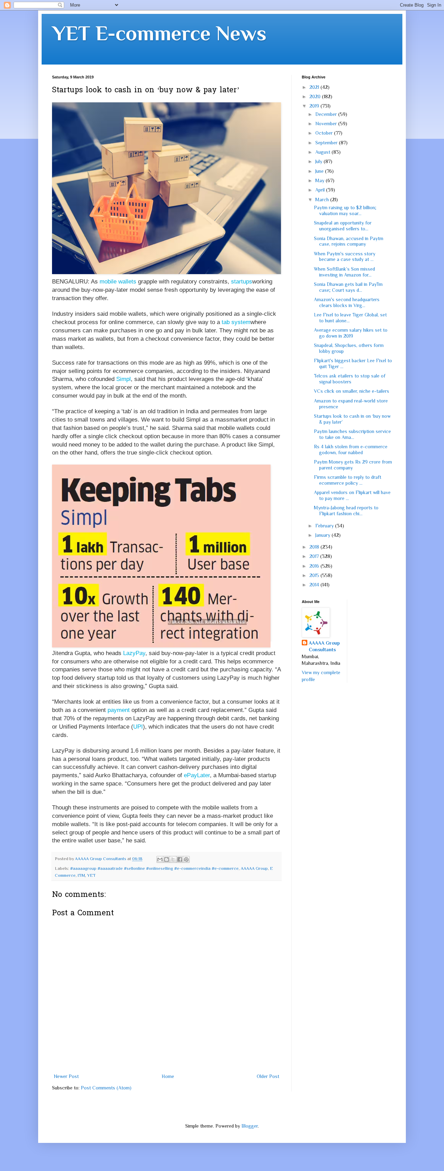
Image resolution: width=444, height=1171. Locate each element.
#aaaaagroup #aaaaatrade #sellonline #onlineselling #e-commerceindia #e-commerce (154, 868)
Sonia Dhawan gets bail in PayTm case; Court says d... (348, 287)
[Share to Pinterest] (186, 859)
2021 (315, 87)
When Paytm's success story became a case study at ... (344, 256)
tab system (236, 322)
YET (91, 875)
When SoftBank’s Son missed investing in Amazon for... (344, 272)
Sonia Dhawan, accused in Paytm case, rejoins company (348, 241)
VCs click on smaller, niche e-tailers (351, 391)
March (322, 199)
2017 (314, 556)
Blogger (249, 1126)
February (325, 525)
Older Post (268, 1076)
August (323, 152)
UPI (138, 726)
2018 (315, 547)
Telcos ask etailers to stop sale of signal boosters (349, 378)
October (324, 133)
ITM (81, 875)
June (320, 171)
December (326, 114)
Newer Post (66, 1076)
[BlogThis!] (166, 859)
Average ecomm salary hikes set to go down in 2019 (350, 333)
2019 (315, 106)
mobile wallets (118, 281)
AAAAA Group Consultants (324, 646)
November (326, 123)
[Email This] (159, 859)
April (320, 190)
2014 (315, 584)
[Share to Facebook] (179, 859)
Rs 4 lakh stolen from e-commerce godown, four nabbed (350, 449)
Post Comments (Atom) (106, 1088)
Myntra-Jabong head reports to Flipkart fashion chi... (346, 510)
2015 (315, 575)
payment (119, 710)
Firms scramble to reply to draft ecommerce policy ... (347, 480)
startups (241, 281)
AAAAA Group (254, 868)
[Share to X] (173, 859)
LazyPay (134, 653)
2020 (315, 96)
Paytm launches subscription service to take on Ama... (352, 434)
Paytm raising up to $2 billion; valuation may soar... (345, 210)
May (320, 180)
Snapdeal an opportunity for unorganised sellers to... (343, 225)
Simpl (123, 379)
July (319, 161)
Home (168, 1076)
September (327, 142)
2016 (315, 566)
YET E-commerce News (159, 33)
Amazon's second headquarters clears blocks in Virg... (346, 302)
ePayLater (197, 775)
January (323, 535)
